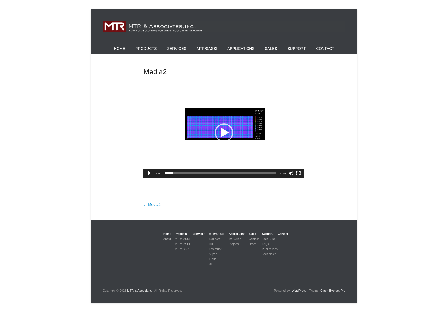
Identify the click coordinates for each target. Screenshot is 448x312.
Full (211, 244)
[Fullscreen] (298, 173)
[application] (224, 132)
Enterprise (215, 249)
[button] (224, 132)
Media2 (155, 72)
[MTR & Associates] (224, 26)
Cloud (213, 259)
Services (176, 49)
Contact (325, 49)
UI (210, 264)
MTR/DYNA (182, 249)
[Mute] (291, 173)
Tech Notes (269, 254)
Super (213, 254)
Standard (214, 239)
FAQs (265, 244)
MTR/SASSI (207, 49)
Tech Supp (269, 239)
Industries (235, 239)
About (167, 239)
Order (252, 244)
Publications (270, 249)
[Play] (149, 173)
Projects (234, 244)
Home (119, 49)
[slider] (220, 173)
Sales (271, 49)
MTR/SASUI (182, 244)
